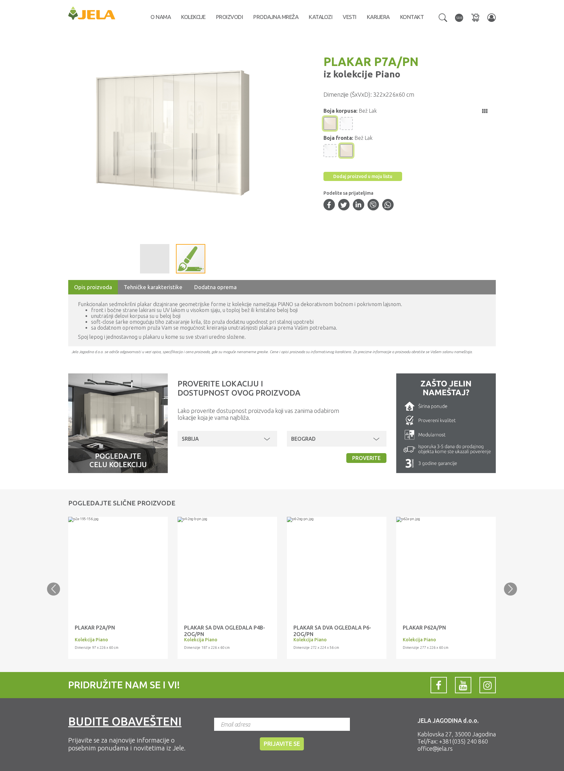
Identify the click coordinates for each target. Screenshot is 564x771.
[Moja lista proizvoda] (475, 17)
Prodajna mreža (275, 17)
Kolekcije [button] (193, 17)
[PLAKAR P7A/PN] (118, 519)
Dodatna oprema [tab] (215, 287)
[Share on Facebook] (329, 205)
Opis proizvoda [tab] (93, 287)
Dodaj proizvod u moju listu (362, 176)
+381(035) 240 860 (463, 741)
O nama (160, 17)
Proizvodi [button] (229, 17)
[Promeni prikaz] (484, 111)
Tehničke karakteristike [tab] (153, 287)
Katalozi (320, 17)
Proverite (366, 458)
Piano (386, 74)
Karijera (378, 17)
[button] (443, 17)
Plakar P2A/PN (95, 628)
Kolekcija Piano (91, 639)
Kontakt (412, 17)
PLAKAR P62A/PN (424, 628)
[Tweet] (343, 205)
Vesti (349, 17)
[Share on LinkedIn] (358, 205)
